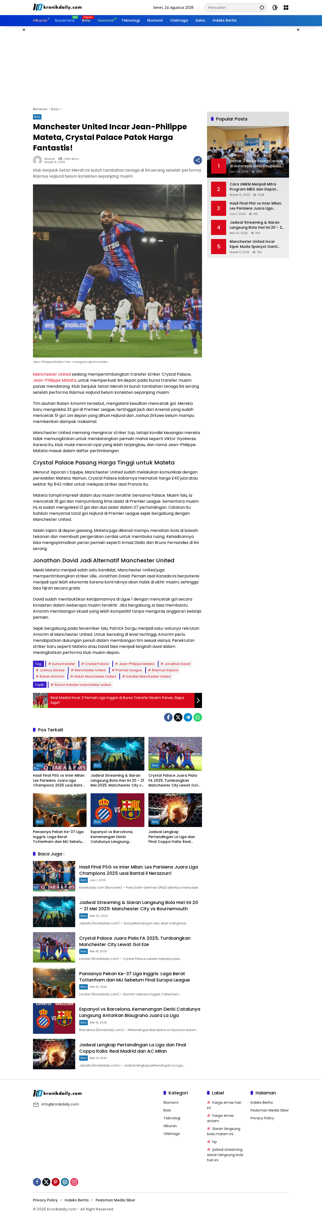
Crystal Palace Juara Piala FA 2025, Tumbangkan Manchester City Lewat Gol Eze (173, 780)
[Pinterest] (56, 1182)
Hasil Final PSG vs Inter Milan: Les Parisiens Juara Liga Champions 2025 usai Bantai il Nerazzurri (59, 780)
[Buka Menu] (286, 8)
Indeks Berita (262, 1102)
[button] (262, 7)
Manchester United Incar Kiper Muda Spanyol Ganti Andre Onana (253, 244)
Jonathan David (177, 663)
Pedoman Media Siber (270, 1110)
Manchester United (52, 374)
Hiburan (170, 1125)
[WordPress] (65, 1182)
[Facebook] (168, 717)
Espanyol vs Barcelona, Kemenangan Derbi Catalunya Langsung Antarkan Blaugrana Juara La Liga (115, 837)
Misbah (50, 158)
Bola (37, 117)
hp (214, 1141)
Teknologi (172, 1118)
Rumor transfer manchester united (83, 684)
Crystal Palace (97, 663)
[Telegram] (188, 717)
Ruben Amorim (52, 676)
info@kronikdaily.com (60, 1104)
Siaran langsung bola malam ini (223, 1131)
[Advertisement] (161, 66)
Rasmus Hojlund (165, 670)
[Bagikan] (197, 160)
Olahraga (172, 1133)
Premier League (129, 670)
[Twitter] (178, 717)
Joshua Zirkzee (52, 670)
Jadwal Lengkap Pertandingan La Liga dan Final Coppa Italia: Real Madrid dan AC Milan (171, 837)
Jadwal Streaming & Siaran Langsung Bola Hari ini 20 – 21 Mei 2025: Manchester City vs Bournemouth (117, 780)
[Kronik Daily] (58, 7)
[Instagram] (74, 1182)
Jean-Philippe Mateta (54, 380)
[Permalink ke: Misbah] (39, 160)
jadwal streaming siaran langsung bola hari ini (225, 1155)
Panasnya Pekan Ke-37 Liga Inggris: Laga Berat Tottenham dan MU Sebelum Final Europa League (59, 837)
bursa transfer (63, 663)
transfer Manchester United (148, 676)
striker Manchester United (95, 676)
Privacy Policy (262, 1118)
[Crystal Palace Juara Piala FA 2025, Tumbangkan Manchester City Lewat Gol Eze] (175, 754)
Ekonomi (171, 1102)
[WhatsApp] (197, 717)
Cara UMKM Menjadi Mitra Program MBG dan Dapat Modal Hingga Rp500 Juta (253, 187)
